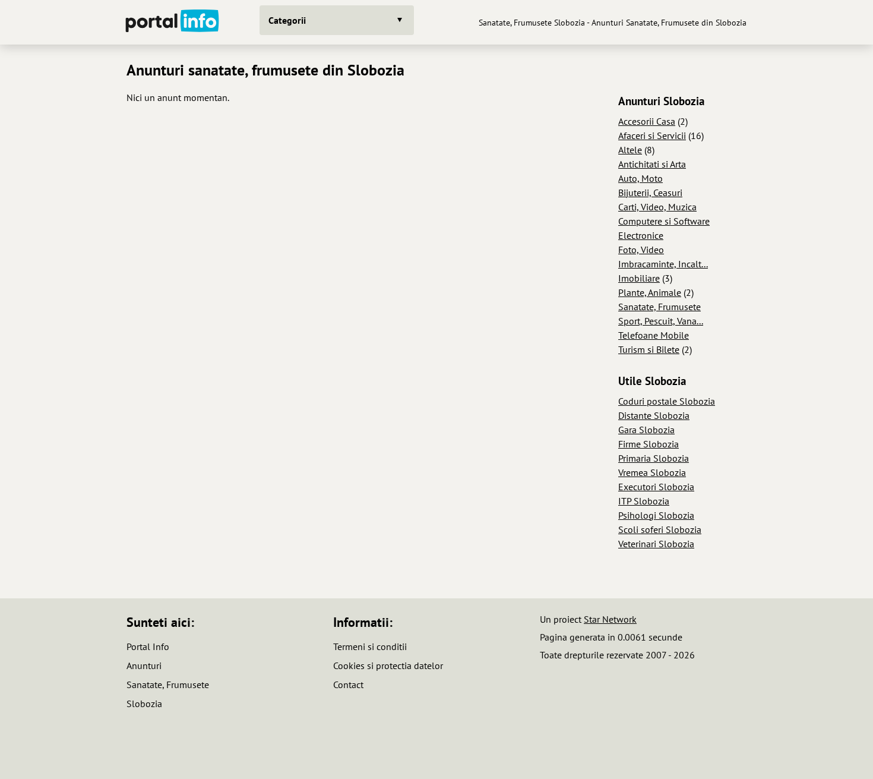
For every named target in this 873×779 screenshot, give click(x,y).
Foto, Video (641, 250)
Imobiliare (639, 278)
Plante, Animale (649, 292)
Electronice (640, 235)
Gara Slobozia (646, 430)
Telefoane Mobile (653, 335)
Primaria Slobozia (653, 458)
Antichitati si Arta (652, 164)
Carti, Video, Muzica (657, 207)
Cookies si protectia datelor (388, 665)
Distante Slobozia (653, 415)
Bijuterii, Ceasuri (650, 192)
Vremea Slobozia (652, 472)
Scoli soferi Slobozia (659, 529)
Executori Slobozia (656, 487)
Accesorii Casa (646, 121)
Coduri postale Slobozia (666, 401)
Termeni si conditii (370, 646)
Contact (348, 684)
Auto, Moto (640, 178)
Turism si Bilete (648, 349)
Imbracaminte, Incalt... (663, 264)
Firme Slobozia (648, 444)
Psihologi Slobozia (656, 515)
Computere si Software (664, 221)
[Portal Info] (172, 22)
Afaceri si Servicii (652, 135)
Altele (630, 150)
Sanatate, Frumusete (659, 307)
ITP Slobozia (643, 501)
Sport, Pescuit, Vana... (660, 321)
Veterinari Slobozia (656, 544)
